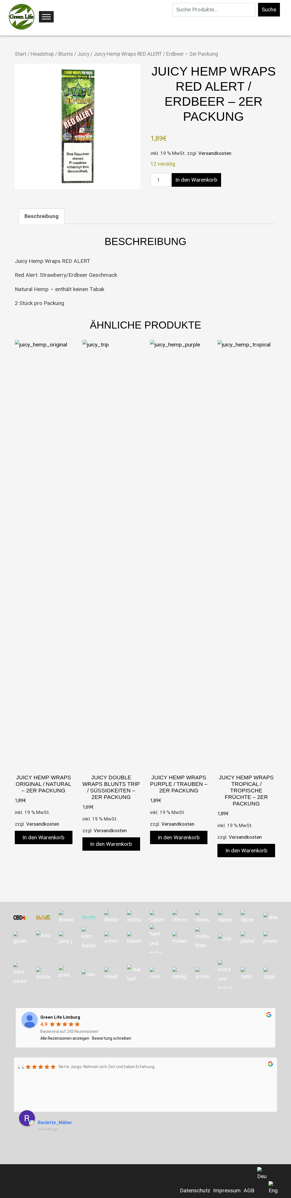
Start (20, 54)
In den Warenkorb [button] (43, 837)
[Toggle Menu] (46, 16)
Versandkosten (214, 153)
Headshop (42, 54)
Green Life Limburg (60, 1017)
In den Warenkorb (196, 180)
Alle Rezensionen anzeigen (64, 1038)
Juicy (83, 54)
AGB (249, 1190)
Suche (269, 9)
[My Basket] (7, 17)
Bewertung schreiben (111, 1038)
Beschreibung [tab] (41, 216)
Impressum (227, 1190)
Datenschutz (195, 1190)
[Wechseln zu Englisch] (273, 1188)
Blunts (65, 54)
